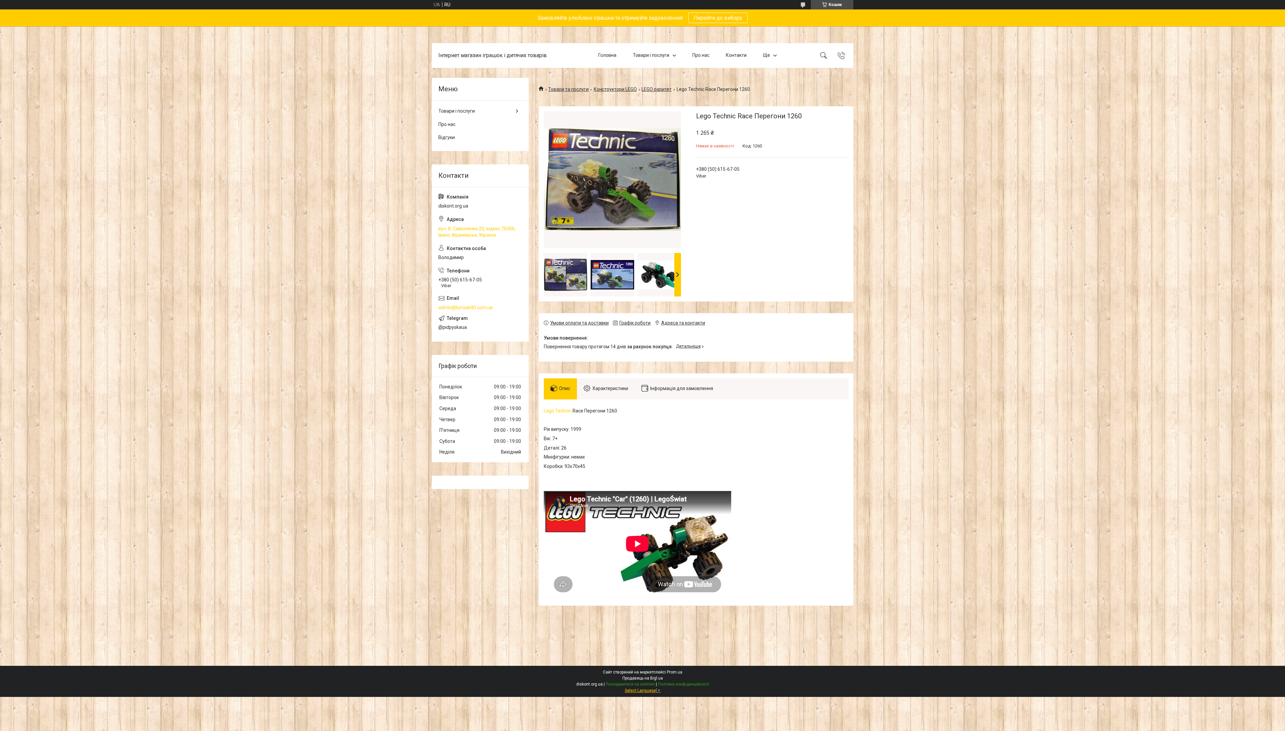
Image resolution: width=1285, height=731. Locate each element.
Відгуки (446, 137)
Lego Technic (558, 410)
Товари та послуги (568, 89)
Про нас (700, 55)
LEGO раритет (656, 89)
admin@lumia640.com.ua (465, 307)
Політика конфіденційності (683, 684)
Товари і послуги (651, 55)
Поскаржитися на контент (630, 684)
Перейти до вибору (718, 18)
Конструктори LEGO (615, 89)
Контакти (736, 55)
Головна (607, 55)
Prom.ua (674, 672)
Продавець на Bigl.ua (642, 678)
